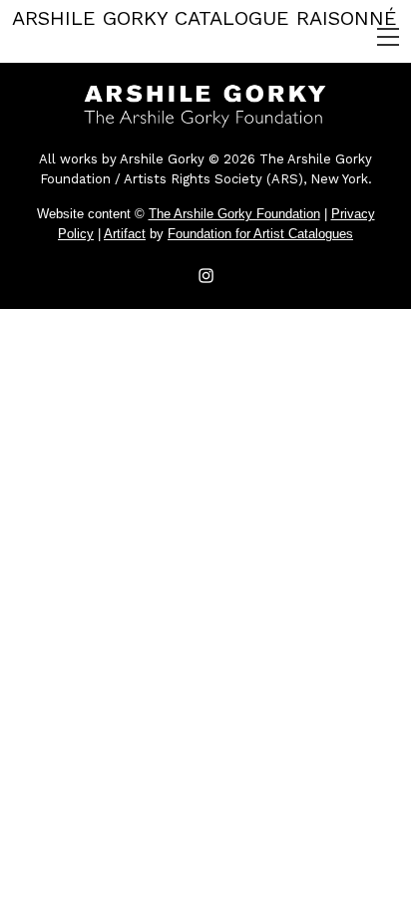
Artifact (125, 233)
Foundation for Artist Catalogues (260, 233)
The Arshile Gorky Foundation (234, 213)
